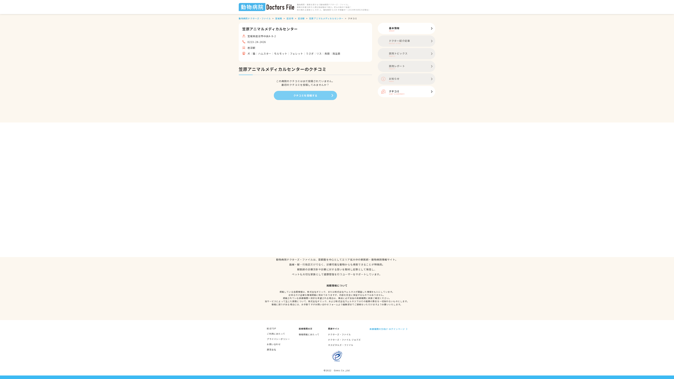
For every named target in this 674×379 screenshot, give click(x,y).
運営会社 (271, 349)
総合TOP (271, 328)
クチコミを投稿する (305, 95)
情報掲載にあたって (309, 334)
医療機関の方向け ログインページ (387, 328)
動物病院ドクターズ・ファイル (255, 18)
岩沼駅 (301, 18)
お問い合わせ (274, 344)
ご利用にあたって (276, 333)
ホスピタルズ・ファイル (340, 344)
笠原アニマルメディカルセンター (326, 18)
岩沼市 (289, 18)
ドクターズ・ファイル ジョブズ (344, 339)
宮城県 (278, 18)
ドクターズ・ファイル (339, 334)
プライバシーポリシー (278, 338)
